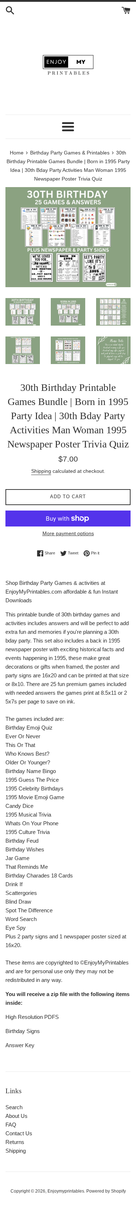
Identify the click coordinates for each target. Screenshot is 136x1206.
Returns (14, 1142)
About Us (16, 1116)
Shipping (41, 471)
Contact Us (18, 1133)
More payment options (68, 533)
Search (13, 1107)
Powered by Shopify (106, 1191)
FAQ (10, 1125)
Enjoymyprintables (66, 1191)
